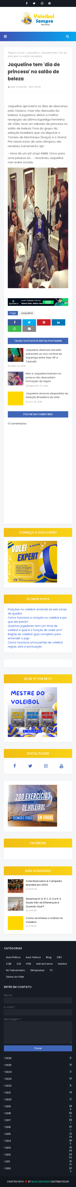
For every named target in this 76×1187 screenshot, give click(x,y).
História (62, 963)
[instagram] (42, 3)
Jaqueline (32, 52)
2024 (38, 1072)
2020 (38, 1099)
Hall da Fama (44, 963)
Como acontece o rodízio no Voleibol (44, 920)
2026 (38, 1058)
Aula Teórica (33, 957)
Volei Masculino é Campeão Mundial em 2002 (44, 883)
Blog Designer (40, 1181)
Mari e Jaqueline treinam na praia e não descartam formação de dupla (43, 377)
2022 (38, 1086)
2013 (38, 1148)
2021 (38, 1092)
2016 (38, 1127)
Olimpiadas (37, 970)
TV (51, 970)
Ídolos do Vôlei (15, 976)
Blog (48, 957)
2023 (38, 1079)
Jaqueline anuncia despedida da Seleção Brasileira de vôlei (47, 395)
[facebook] (27, 3)
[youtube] (61, 766)
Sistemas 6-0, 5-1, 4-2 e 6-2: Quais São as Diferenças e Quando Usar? (44, 902)
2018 (38, 1113)
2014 (38, 1141)
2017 (38, 1120)
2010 (38, 1168)
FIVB (28, 963)
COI (19, 963)
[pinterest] (49, 3)
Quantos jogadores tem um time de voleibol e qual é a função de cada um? (35, 628)
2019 (38, 1106)
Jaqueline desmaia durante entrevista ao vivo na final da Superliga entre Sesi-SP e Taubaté (44, 355)
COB (8, 963)
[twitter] (34, 3)
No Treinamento (15, 970)
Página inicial (16, 52)
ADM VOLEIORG (18, 86)
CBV (59, 957)
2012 (38, 1155)
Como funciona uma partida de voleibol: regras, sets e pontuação (35, 644)
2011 (38, 1162)
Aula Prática (13, 957)
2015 (38, 1134)
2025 (38, 1065)
